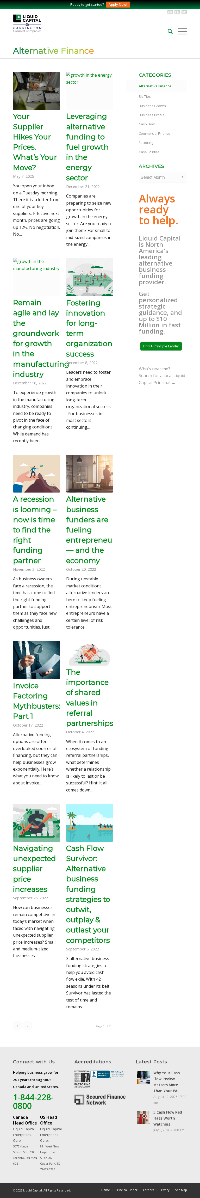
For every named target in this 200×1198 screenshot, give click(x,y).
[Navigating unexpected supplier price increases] (36, 823)
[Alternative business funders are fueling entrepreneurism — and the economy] (89, 474)
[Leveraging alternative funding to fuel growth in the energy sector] (89, 91)
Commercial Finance (154, 133)
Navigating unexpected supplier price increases (34, 869)
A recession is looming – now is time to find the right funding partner (35, 530)
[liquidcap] (49, 23)
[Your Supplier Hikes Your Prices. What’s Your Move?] (36, 91)
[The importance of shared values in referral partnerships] (89, 653)
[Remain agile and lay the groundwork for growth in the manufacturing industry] (36, 277)
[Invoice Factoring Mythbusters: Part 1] (36, 660)
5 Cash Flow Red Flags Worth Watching (167, 1118)
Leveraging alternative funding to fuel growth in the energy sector (87, 147)
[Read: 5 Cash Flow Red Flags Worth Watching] (143, 1117)
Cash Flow (147, 124)
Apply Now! (118, 4)
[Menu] (180, 31)
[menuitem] (167, 31)
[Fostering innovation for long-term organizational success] (89, 277)
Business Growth (152, 105)
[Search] (167, 31)
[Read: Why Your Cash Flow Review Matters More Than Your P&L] (143, 1077)
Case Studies (149, 152)
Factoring (146, 142)
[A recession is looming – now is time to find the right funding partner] (36, 474)
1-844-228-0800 (33, 1101)
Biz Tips (145, 96)
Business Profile (152, 115)
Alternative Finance (53, 51)
